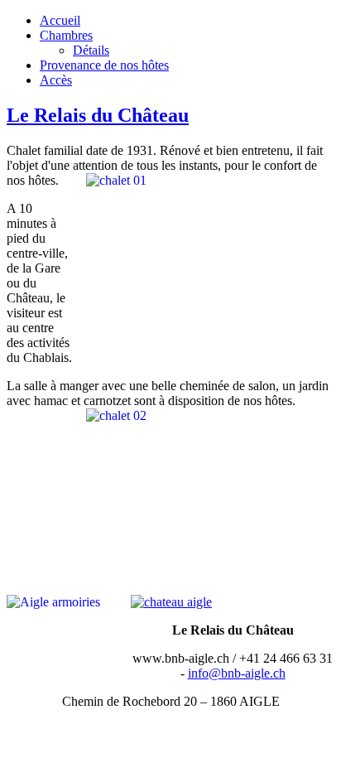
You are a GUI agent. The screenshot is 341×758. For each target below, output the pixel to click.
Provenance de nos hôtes (104, 65)
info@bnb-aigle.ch (237, 673)
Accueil (60, 20)
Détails (91, 50)
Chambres (66, 35)
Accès (56, 80)
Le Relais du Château (98, 115)
